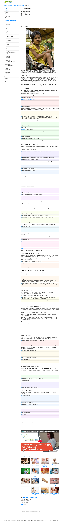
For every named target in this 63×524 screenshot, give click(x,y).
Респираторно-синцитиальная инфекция (51, 453)
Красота (45, 1)
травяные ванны (25, 241)
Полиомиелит (8, 33)
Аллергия (6, 12)
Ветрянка (7, 25)
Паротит (7, 32)
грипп (32, 162)
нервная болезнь (33, 497)
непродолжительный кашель (30, 99)
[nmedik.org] (8, 1)
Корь (7, 41)
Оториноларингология (9, 65)
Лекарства (33, 1)
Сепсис (7, 28)
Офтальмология (8, 64)
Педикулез (8, 49)
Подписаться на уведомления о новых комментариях (31, 511)
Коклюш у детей (8, 40)
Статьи (50, 1)
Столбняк (7, 35)
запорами (24, 129)
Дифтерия (7, 37)
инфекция (27, 497)
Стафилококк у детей (9, 36)
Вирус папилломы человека (10, 21)
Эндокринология (8, 72)
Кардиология (7, 60)
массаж (23, 248)
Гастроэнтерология (8, 13)
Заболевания (28, 1)
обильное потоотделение (26, 101)
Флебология (7, 17)
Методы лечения (40, 1)
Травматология (7, 69)
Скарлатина (8, 45)
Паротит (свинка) (24, 453)
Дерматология (7, 16)
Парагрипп (8, 47)
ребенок (24, 497)
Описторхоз (8, 51)
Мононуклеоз (8, 39)
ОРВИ (44, 162)
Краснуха (7, 43)
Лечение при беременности (10, 61)
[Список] (25, 504)
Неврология (7, 68)
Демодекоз (8, 56)
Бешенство (8, 57)
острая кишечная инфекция (38, 162)
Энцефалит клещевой (9, 29)
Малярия (7, 44)
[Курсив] (22, 504)
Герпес (7, 48)
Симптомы (7, 73)
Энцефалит (8, 24)
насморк (23, 99)
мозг (36, 497)
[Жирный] (21, 504)
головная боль (27, 111)
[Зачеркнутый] (23, 504)
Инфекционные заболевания (10, 20)
